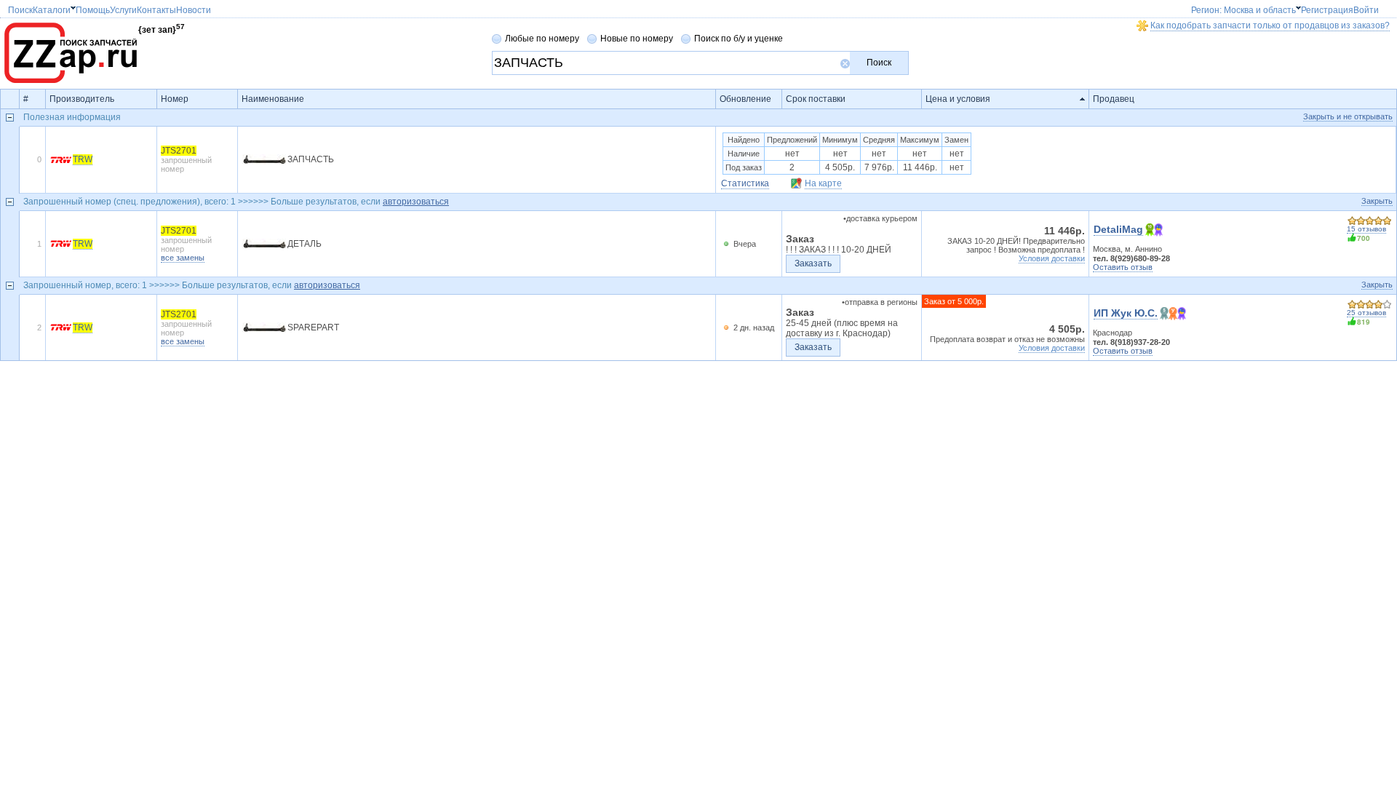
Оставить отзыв (1123, 267)
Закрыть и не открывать (1348, 116)
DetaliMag (1118, 229)
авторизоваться (416, 201)
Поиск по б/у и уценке (738, 38)
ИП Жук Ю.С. (1126, 313)
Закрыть (1377, 200)
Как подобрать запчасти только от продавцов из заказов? (1270, 25)
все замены (182, 257)
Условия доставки (1052, 258)
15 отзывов (1366, 229)
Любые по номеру (542, 38)
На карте (823, 183)
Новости (223, 10)
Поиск (879, 62)
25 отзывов (1366, 313)
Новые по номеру (636, 38)
